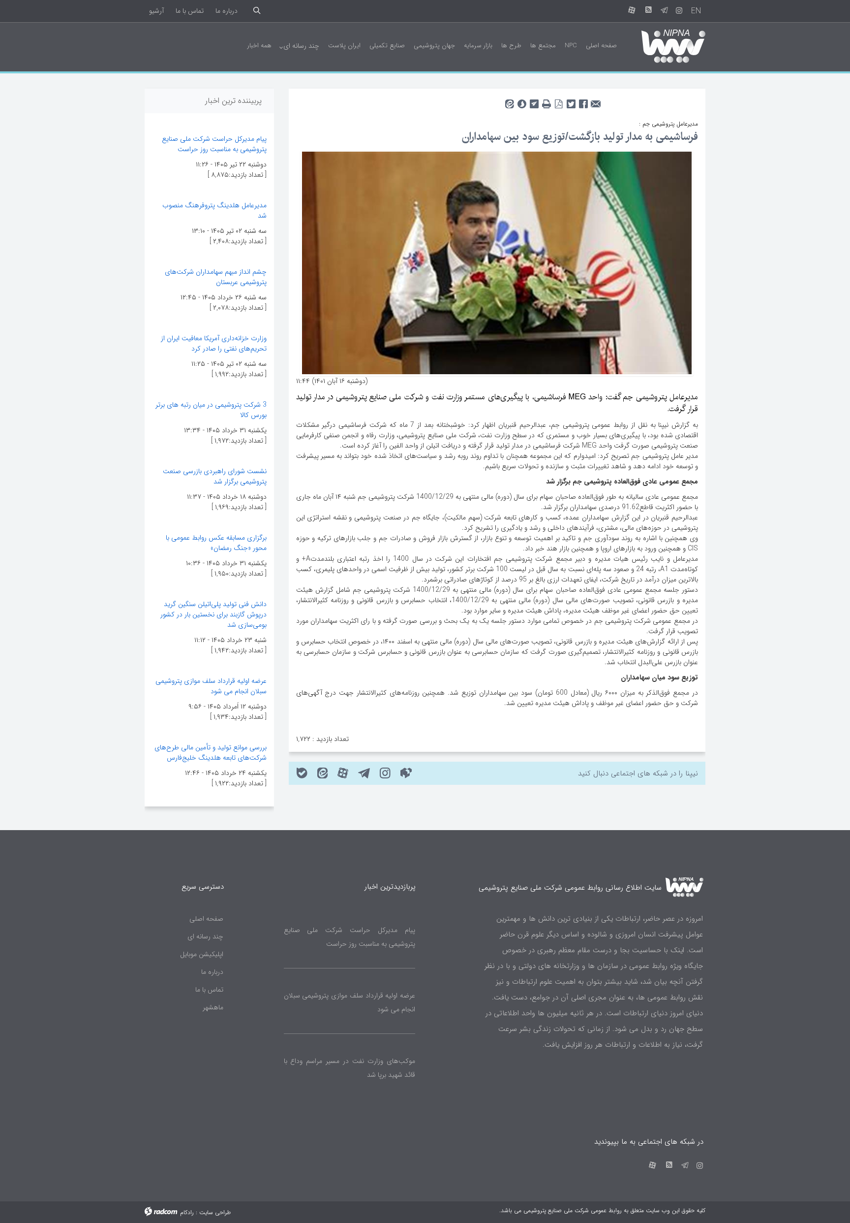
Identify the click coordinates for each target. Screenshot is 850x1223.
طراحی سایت (215, 1212)
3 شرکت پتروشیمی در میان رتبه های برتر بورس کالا (211, 409)
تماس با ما (190, 10)
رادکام (187, 1212)
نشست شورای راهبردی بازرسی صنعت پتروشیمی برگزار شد (215, 476)
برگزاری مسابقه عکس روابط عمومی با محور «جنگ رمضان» (216, 542)
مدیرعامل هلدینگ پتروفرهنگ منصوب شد (214, 210)
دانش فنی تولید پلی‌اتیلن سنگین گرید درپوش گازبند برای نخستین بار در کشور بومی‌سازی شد (213, 614)
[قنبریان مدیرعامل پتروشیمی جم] (497, 262)
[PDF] (558, 101)
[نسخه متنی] (546, 101)
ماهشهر (213, 1007)
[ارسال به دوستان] (595, 101)
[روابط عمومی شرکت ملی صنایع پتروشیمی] (664, 45)
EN (696, 11)
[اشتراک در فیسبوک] (583, 101)
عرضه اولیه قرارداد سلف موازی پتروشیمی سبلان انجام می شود (211, 686)
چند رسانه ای (205, 936)
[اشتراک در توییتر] (571, 101)
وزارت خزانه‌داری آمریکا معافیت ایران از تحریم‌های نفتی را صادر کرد (214, 343)
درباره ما (226, 10)
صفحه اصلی (206, 918)
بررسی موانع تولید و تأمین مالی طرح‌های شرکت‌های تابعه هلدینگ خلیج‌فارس (210, 752)
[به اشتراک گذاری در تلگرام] (534, 101)
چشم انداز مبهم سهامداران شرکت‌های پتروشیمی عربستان (216, 277)
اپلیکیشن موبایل (201, 954)
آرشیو (156, 10)
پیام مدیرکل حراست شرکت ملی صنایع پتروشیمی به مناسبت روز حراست (214, 144)
